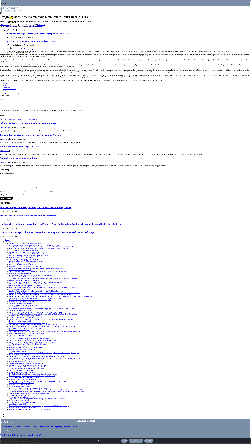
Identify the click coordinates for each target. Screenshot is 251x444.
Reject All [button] (148, 440)
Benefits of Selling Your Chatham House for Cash (24, 280)
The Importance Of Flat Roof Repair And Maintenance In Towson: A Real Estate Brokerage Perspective (41, 319)
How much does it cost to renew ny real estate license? (25, 347)
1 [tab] (4, 30)
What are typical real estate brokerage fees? (22, 402)
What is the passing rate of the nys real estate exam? (25, 286)
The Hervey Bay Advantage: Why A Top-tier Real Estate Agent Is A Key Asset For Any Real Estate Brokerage (43, 278)
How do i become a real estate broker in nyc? (23, 361)
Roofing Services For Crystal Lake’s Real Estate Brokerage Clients (29, 393)
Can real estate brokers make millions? (20, 310)
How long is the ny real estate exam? (20, 273)
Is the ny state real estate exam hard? (20, 395)
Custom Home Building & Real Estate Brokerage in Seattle (27, 367)
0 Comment (41, 25)
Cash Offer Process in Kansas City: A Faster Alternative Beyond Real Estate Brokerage (36, 291)
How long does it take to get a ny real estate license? (25, 328)
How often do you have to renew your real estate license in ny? (28, 388)
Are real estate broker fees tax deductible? (21, 383)
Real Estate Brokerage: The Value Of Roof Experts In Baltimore (28, 256)
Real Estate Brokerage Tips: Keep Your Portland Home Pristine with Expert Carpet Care (36, 268)
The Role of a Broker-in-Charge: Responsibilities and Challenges (29, 339)
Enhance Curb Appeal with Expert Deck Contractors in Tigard (28, 252)
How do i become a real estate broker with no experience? (27, 333)
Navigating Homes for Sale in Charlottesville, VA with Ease (27, 379)
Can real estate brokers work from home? (21, 335)
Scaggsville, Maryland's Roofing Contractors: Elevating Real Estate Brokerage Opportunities (37, 399)
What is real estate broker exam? (19, 354)
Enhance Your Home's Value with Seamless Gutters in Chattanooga (29, 365)
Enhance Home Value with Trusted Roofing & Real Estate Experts (29, 284)
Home (7, 240)
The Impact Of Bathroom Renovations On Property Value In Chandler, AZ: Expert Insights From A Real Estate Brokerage (46, 391)
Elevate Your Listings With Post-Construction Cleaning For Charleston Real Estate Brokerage (37, 271)
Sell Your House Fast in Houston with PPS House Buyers (26, 369)
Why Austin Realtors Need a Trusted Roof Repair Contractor (27, 344)
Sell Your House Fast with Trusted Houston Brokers (25, 377)
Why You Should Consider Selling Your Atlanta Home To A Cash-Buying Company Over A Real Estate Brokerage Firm (46, 390)
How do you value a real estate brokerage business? (25, 316)
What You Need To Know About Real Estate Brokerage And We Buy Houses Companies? (37, 282)
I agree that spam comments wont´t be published (16, 195)
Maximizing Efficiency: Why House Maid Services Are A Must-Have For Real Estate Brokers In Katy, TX (42, 294)
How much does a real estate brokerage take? (23, 301)
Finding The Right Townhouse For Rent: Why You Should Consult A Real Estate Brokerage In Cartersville (42, 326)
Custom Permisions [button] (136, 440)
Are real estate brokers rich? (17, 404)
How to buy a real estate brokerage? (20, 321)
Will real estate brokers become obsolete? (21, 264)
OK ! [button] (124, 440)
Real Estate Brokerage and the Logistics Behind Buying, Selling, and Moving (33, 342)
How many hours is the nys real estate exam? (22, 407)
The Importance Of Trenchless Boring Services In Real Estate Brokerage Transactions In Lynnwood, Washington (44, 353)
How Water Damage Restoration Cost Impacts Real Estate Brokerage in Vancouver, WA (36, 245)
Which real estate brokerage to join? (20, 346)
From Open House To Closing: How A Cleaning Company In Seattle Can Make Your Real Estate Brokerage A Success (45, 358)
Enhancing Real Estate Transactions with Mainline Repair (26, 243)
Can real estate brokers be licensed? (20, 270)
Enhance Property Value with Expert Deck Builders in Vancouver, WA (30, 254)
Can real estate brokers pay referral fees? (21, 370)
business (5, 90)
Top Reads (8, 241)
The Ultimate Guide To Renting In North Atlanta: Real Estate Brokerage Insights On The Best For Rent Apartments (44, 331)
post (4, 85)
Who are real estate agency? (17, 351)
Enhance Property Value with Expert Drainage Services (26, 363)
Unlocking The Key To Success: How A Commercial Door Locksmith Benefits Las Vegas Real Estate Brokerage (44, 247)
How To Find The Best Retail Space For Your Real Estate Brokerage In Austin (33, 374)
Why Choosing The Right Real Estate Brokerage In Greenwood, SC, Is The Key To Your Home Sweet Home (43, 314)
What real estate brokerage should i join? (21, 307)
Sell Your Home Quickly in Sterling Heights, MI (24, 250)
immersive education (9, 89)
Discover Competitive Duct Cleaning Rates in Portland (26, 317)
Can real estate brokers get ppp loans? (20, 303)
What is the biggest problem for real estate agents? (24, 305)
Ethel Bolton (5, 25)
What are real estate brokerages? (19, 330)
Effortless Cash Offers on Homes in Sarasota (22, 372)
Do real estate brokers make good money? (22, 397)
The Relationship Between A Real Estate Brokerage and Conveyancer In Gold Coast (35, 324)
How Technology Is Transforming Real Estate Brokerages (27, 263)
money (5, 83)
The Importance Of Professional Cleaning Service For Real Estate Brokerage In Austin (35, 298)
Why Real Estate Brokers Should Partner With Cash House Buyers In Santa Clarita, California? (38, 248)
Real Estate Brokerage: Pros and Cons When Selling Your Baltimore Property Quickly (35, 312)
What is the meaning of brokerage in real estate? (23, 277)
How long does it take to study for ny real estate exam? (26, 266)
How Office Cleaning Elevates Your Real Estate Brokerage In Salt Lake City (32, 376)
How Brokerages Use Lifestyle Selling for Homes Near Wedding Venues (31, 275)
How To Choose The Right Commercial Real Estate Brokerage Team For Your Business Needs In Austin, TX (43, 309)
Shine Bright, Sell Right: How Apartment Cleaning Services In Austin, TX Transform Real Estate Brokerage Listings (45, 293)
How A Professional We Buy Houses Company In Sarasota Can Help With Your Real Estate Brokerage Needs (43, 287)
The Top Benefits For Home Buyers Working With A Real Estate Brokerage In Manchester (37, 356)
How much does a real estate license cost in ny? (23, 349)
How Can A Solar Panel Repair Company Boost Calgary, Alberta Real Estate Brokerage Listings (39, 406)
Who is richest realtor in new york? (19, 337)
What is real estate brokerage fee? (19, 400)
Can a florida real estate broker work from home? (24, 259)
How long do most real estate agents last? (21, 257)
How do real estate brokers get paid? (20, 384)
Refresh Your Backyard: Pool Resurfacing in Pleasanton (26, 261)
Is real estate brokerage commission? (20, 289)
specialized (6, 87)
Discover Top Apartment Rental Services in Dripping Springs (28, 323)
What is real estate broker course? (19, 386)
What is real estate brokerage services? (20, 360)
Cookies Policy (115, 440)
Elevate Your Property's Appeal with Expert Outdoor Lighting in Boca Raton (32, 340)
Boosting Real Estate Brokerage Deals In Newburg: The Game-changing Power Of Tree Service (38, 381)
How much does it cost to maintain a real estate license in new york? (30, 300)
